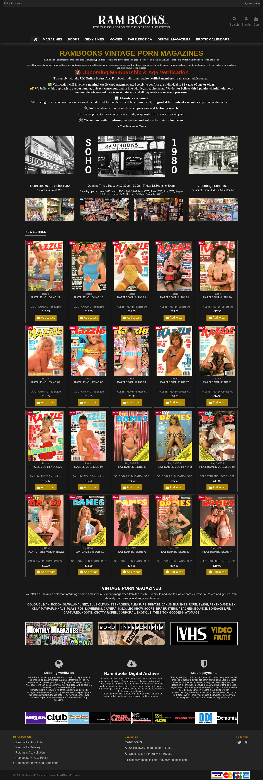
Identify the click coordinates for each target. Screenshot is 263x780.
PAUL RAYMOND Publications (46, 307)
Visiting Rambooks (12, 3)
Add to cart (48, 317)
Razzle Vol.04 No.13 (174, 297)
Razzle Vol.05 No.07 (88, 466)
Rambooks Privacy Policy (31, 757)
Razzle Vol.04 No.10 (217, 297)
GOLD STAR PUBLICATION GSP (131, 476)
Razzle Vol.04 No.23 (131, 297)
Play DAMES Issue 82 (174, 551)
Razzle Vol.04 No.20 (88, 297)
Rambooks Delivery (27, 747)
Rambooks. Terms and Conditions (36, 762)
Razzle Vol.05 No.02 (174, 382)
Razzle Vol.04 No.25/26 (46, 466)
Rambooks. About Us (28, 742)
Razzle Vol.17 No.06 (88, 382)
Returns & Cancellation (30, 752)
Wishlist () (254, 3)
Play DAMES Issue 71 (89, 551)
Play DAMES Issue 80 (131, 466)
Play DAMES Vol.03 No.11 (174, 466)
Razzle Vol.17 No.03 (131, 382)
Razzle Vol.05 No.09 (45, 382)
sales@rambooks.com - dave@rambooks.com (158, 759)
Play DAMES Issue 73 (131, 551)
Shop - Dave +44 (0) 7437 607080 (150, 753)
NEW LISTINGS (35, 231)
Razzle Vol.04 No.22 (45, 297)
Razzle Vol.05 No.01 (217, 382)
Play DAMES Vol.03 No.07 (217, 466)
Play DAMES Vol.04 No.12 (46, 551)
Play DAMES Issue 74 (217, 551)
